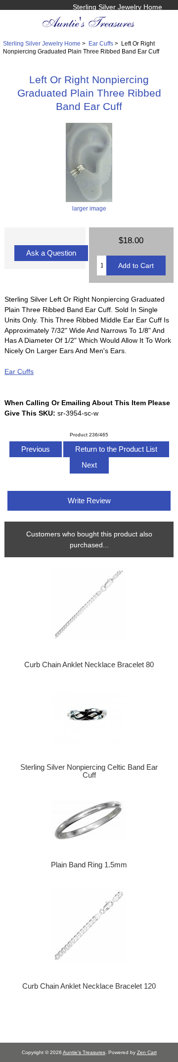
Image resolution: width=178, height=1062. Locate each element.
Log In (152, 17)
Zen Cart (147, 1052)
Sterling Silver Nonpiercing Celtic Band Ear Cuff (89, 771)
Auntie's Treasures (84, 1052)
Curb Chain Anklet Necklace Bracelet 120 (89, 986)
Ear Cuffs (101, 43)
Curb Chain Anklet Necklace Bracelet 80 (89, 665)
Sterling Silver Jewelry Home (117, 7)
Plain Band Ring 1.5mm (89, 865)
